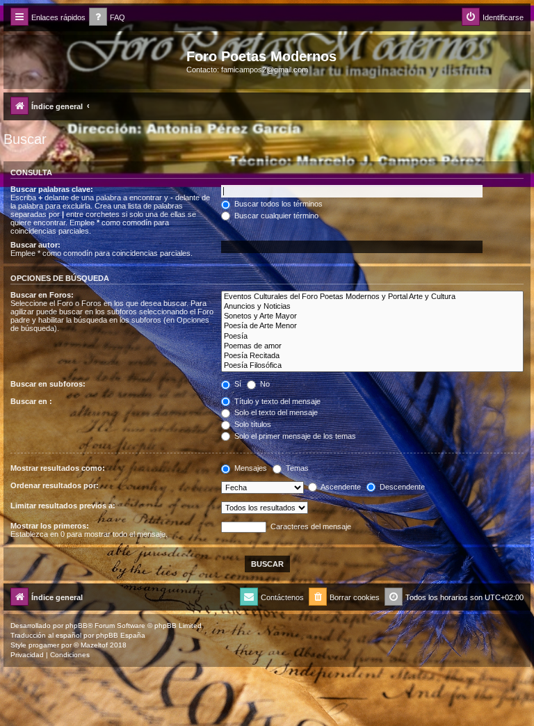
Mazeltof (94, 645)
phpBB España (120, 635)
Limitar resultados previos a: (62, 505)
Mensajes (249, 468)
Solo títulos (251, 424)
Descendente (401, 487)
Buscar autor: (35, 245)
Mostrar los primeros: (49, 526)
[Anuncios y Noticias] (372, 307)
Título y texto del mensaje (276, 401)
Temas (296, 468)
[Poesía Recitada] (372, 356)
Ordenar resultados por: (54, 485)
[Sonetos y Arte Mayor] (372, 316)
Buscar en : (31, 401)
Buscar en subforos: (48, 384)
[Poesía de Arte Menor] (372, 326)
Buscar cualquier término (275, 215)
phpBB (76, 625)
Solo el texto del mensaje (275, 412)
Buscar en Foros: (42, 295)
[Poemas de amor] (372, 346)
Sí (236, 384)
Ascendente (340, 487)
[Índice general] (96, 60)
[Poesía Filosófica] (372, 366)
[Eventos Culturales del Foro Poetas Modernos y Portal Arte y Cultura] (372, 297)
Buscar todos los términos (277, 204)
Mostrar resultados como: (57, 468)
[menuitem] (107, 18)
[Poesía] (372, 336)
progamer (44, 645)
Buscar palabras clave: (51, 189)
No (264, 384)
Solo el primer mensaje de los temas (294, 436)
